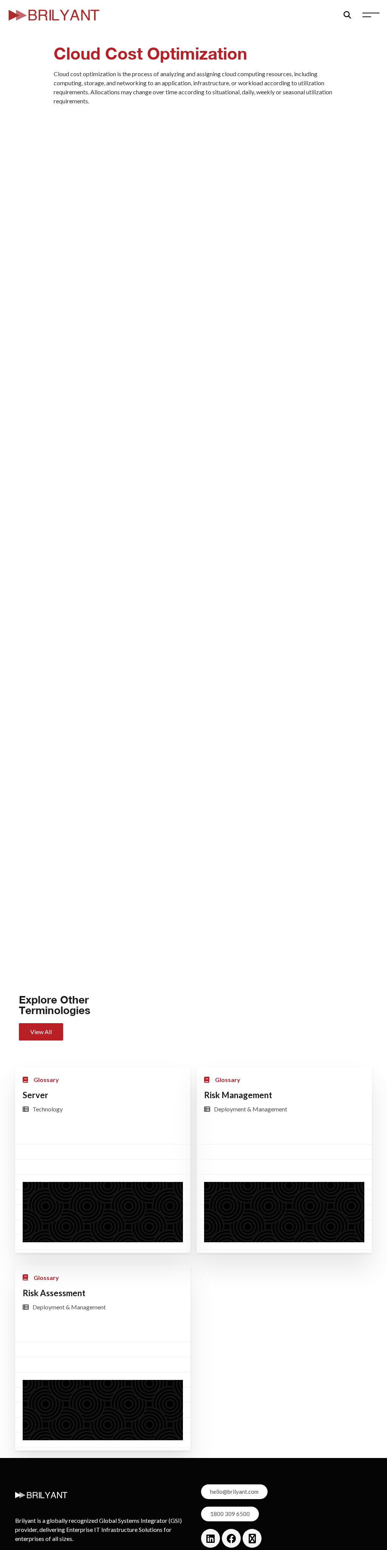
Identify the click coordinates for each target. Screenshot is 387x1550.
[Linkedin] (210, 1538)
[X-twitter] (252, 1538)
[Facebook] (231, 1538)
